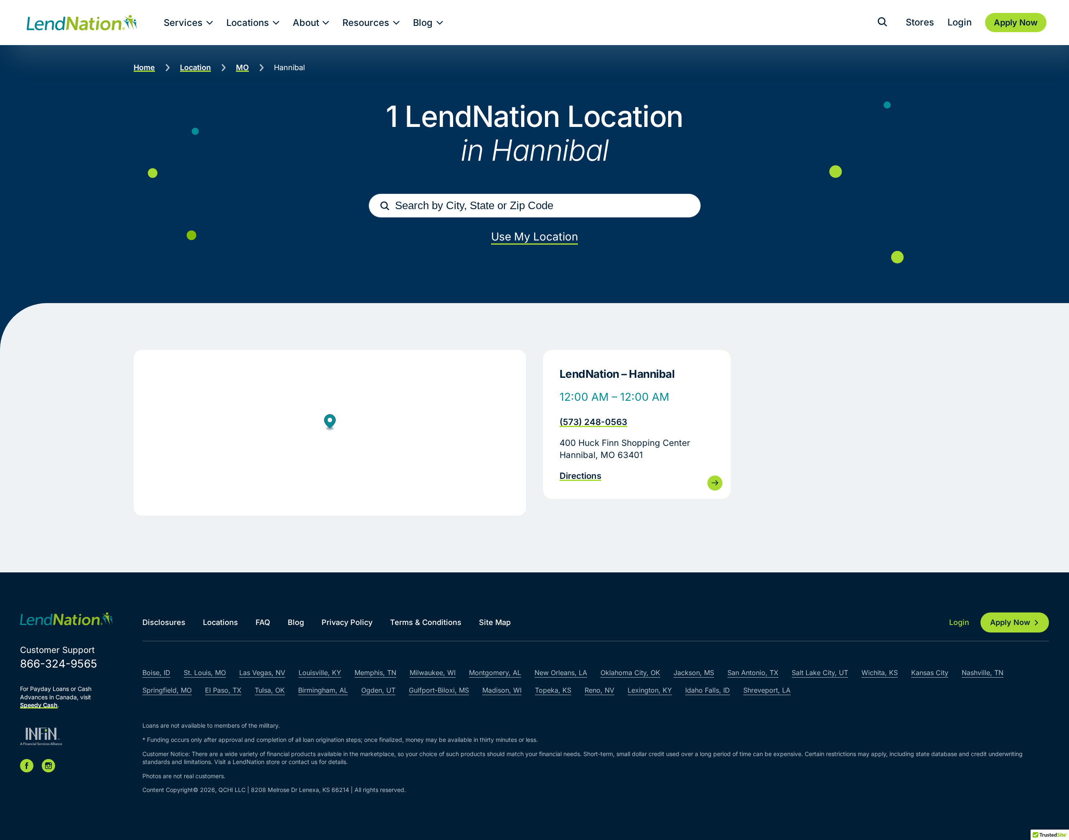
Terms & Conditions (425, 622)
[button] (330, 423)
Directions (580, 476)
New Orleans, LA (560, 672)
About (306, 22)
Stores (920, 22)
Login (959, 22)
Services (183, 22)
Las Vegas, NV (262, 672)
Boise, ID (156, 672)
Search (385, 205)
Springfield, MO (167, 690)
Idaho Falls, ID (707, 690)
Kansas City (929, 672)
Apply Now (1010, 622)
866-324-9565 (58, 663)
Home (144, 67)
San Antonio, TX (752, 672)
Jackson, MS (694, 672)
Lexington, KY (650, 690)
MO (242, 67)
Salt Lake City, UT (820, 672)
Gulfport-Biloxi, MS (439, 690)
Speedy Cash (39, 704)
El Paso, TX (223, 690)
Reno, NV (599, 690)
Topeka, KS (553, 690)
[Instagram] (48, 765)
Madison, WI (502, 690)
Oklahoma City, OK (630, 672)
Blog (423, 22)
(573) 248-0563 (593, 422)
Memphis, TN (375, 672)
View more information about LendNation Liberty (637, 424)
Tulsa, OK (270, 690)
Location (195, 67)
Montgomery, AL (495, 672)
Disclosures (163, 622)
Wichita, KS (879, 672)
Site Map (495, 622)
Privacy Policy (347, 622)
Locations (247, 22)
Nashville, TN (982, 672)
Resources (365, 22)
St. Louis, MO (205, 672)
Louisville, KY (320, 672)
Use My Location (534, 236)
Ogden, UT (378, 690)
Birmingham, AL (323, 690)
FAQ (263, 622)
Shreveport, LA (766, 690)
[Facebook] (26, 765)
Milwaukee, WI (433, 672)
